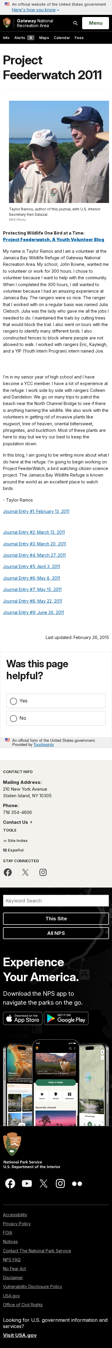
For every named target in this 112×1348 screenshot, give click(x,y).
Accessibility (15, 1214)
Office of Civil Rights (23, 1304)
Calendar (62, 37)
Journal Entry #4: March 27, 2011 (34, 555)
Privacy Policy (17, 1223)
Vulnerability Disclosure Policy (32, 1286)
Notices (10, 1241)
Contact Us (16, 822)
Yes (23, 701)
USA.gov (11, 1295)
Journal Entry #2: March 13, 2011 (34, 532)
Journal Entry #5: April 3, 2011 (31, 566)
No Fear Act (14, 1268)
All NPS (56, 933)
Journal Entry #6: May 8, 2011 (31, 578)
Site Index (17, 840)
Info (6, 37)
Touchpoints (43, 744)
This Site (56, 919)
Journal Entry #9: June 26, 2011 (33, 612)
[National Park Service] (7, 23)
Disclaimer (13, 1277)
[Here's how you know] (56, 7)
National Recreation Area (35, 23)
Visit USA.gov (20, 1335)
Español (15, 850)
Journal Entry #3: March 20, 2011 (34, 543)
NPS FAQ (12, 1259)
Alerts (23, 37)
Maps (44, 37)
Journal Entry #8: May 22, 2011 (32, 601)
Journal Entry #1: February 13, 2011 (36, 511)
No (22, 718)
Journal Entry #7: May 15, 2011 (32, 589)
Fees (79, 37)
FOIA (7, 1232)
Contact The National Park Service (37, 1250)
